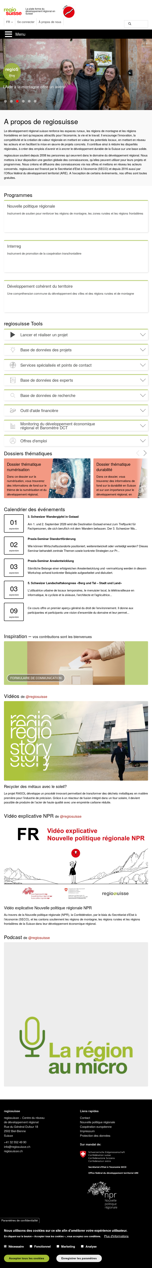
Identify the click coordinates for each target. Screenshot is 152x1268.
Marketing (68, 1246)
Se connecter (25, 22)
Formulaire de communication (36, 678)
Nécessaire (16, 1246)
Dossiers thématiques (28, 453)
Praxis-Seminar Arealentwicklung (51, 561)
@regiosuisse (36, 696)
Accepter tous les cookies (26, 1258)
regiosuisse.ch (13, 1151)
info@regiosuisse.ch (17, 1146)
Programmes (18, 194)
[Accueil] (13, 11)
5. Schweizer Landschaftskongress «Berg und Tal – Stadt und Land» (75, 583)
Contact (85, 1118)
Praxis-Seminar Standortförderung (52, 539)
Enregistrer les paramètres (79, 1258)
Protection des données (95, 1135)
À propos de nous (50, 22)
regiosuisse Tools (23, 323)
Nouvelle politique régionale (97, 1122)
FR (8, 22)
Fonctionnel (42, 1246)
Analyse (91, 1246)
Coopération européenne (96, 1126)
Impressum (87, 1131)
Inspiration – (48, 635)
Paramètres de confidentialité (19, 1220)
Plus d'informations (116, 1236)
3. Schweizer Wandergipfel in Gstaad (53, 516)
